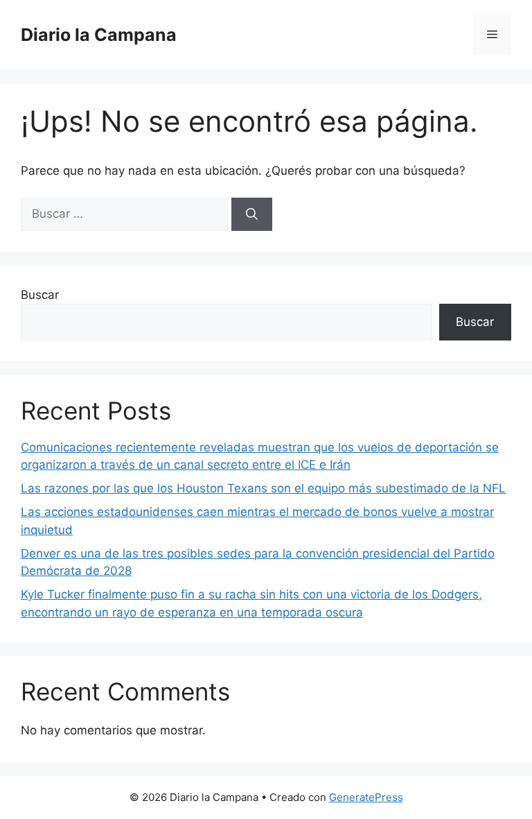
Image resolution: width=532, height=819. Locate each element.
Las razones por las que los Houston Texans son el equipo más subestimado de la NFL (263, 488)
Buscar (40, 295)
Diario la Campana (99, 34)
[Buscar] (251, 214)
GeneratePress (366, 797)
